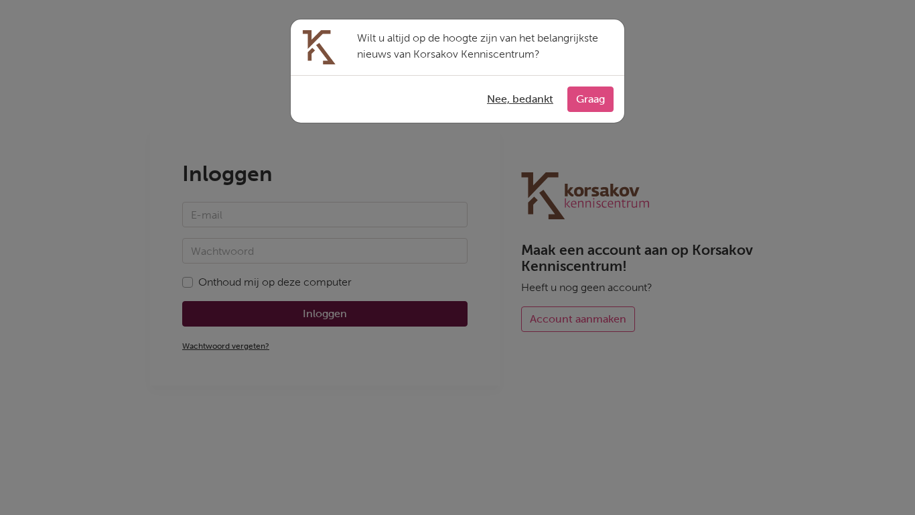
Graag (590, 99)
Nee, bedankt (520, 99)
